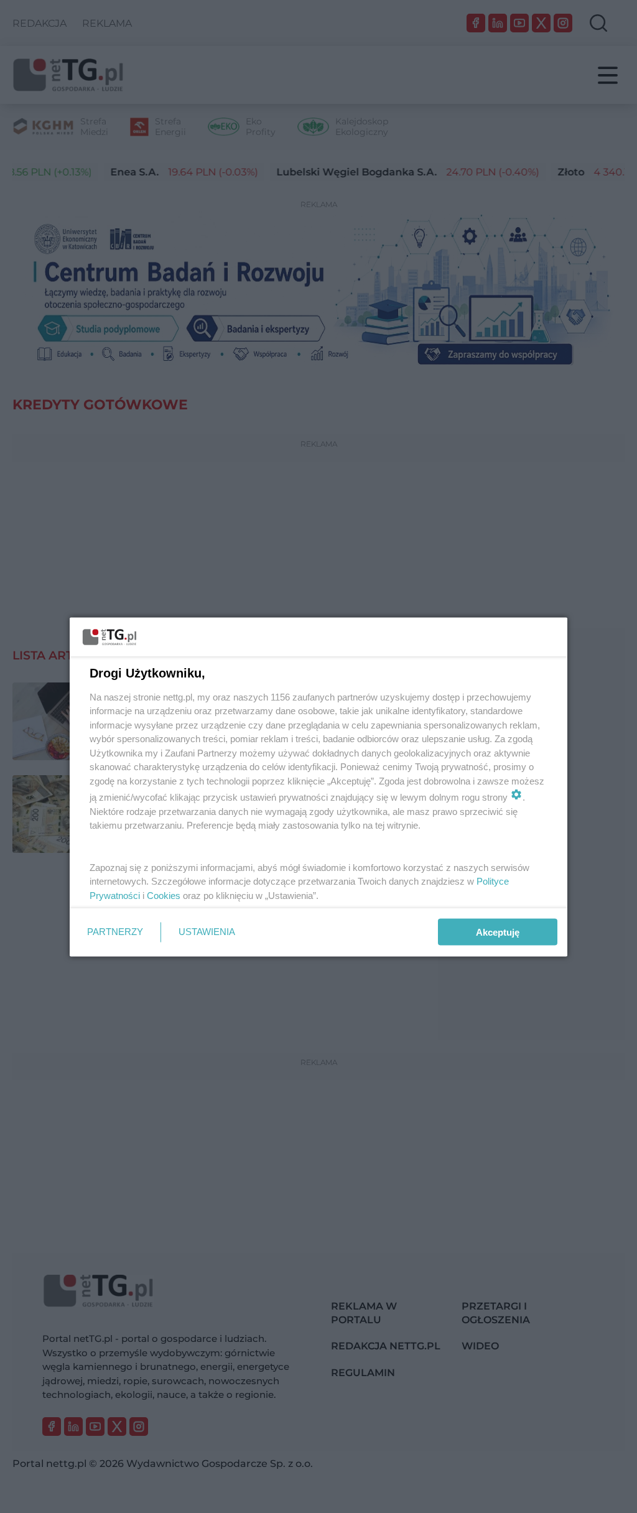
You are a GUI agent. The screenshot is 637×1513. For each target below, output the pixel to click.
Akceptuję (497, 932)
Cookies (163, 895)
